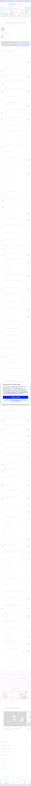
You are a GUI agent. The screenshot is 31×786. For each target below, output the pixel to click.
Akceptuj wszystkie (15, 397)
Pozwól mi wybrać (19, 393)
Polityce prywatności (12, 392)
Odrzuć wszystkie (15, 400)
